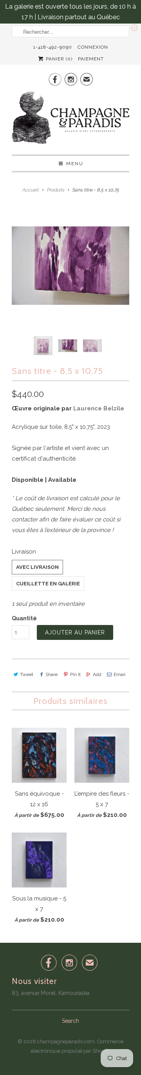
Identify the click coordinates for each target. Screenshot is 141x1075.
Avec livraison (37, 567)
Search (70, 1021)
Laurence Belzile (98, 408)
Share (51, 674)
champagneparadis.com (66, 1041)
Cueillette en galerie (48, 584)
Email (119, 674)
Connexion (93, 47)
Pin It (75, 674)
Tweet (26, 674)
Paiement (91, 59)
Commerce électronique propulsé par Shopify (77, 1046)
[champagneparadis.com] (70, 120)
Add (97, 674)
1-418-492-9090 (52, 47)
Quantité (24, 618)
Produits (55, 190)
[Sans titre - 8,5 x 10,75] (70, 265)
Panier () (58, 59)
